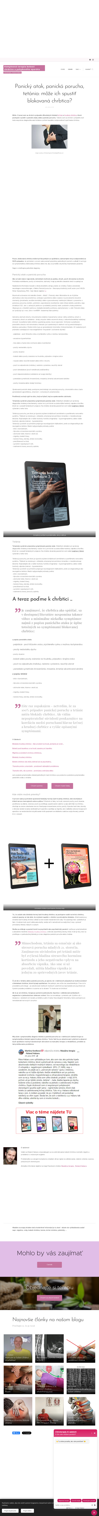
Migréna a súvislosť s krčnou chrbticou (26, 753)
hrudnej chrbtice (70, 115)
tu (45, 291)
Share (17, 1433)
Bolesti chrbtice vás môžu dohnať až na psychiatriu (31, 762)
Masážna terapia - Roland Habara (74, 1166)
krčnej (60, 115)
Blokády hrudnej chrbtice (21, 757)
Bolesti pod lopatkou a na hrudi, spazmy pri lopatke (32, 748)
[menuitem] (63, 69)
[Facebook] (90, 59)
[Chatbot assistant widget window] (75, 1469)
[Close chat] (94, 1513)
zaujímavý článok (78, 406)
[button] (89, 69)
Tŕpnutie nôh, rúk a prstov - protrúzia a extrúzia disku (32, 771)
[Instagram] (93, 59)
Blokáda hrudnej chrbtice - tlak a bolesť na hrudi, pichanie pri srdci (37, 744)
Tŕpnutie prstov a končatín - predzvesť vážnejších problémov (35, 766)
